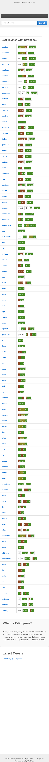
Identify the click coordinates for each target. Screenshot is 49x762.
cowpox (5, 191)
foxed (4, 369)
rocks (4, 386)
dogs (4, 346)
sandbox (5, 173)
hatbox (4, 150)
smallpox (5, 76)
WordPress (30, 761)
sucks (4, 513)
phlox (4, 380)
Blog (34, 2)
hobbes (5, 467)
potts (4, 288)
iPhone (16, 2)
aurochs (5, 260)
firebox (4, 139)
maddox (5, 271)
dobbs (4, 403)
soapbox (5, 53)
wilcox (4, 196)
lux (3, 582)
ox (3, 340)
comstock (6, 484)
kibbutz (5, 593)
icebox (4, 156)
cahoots (5, 490)
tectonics (5, 599)
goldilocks (6, 334)
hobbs (4, 461)
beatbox (5, 116)
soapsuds (6, 536)
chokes (5, 415)
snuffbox (5, 70)
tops (3, 311)
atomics (5, 605)
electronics (6, 559)
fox (3, 363)
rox (3, 392)
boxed (4, 122)
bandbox (5, 185)
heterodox (6, 93)
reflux (4, 524)
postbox (5, 47)
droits (4, 541)
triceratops (6, 208)
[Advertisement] (21, 33)
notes (4, 444)
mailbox (5, 162)
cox (3, 248)
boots (4, 495)
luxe (3, 587)
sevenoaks (6, 237)
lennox (4, 265)
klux (3, 449)
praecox (5, 202)
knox (4, 375)
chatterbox (6, 81)
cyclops (5, 254)
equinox (5, 329)
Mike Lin (12, 759)
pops (4, 294)
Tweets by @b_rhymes (12, 659)
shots (4, 357)
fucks (4, 576)
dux (3, 432)
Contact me (20, 759)
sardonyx (5, 610)
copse (4, 317)
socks (4, 300)
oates (4, 478)
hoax (4, 409)
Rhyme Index (29, 759)
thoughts (5, 472)
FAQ (29, 2)
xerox (4, 283)
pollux (4, 105)
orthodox (5, 64)
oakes (4, 426)
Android (23, 2)
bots (3, 277)
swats (4, 352)
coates (4, 421)
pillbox (4, 168)
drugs (4, 507)
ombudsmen (7, 225)
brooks (4, 518)
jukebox (5, 110)
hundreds (6, 219)
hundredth (6, 214)
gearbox (5, 145)
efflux (4, 530)
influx (4, 501)
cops (4, 323)
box (3, 231)
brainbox (5, 127)
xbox (4, 179)
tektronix (5, 553)
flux (3, 570)
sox (3, 306)
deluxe (4, 564)
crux (3, 455)
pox (3, 242)
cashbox (5, 133)
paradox (5, 87)
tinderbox (5, 59)
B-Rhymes (21, 9)
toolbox (5, 99)
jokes (4, 438)
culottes (5, 398)
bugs (4, 547)
